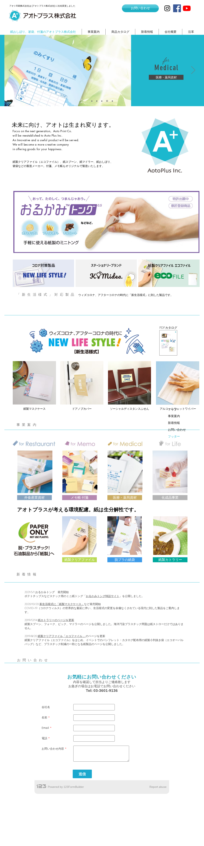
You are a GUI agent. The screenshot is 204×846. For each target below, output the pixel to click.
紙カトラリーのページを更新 (56, 620)
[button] (79, 497)
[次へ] (193, 70)
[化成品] (101, 101)
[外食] (91, 101)
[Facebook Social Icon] (177, 8)
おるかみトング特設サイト (102, 596)
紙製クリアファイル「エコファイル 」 (62, 636)
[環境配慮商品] (112, 101)
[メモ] (96, 101)
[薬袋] (107, 101)
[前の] (11, 70)
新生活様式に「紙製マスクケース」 (61, 604)
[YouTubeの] (187, 8)
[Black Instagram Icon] (167, 8)
